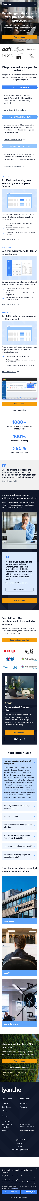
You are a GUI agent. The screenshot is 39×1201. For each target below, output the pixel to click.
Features (5, 1104)
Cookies (19, 1146)
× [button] (36, 1169)
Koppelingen (6, 1107)
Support (5, 1130)
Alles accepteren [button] (10, 1192)
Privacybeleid (14, 1188)
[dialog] (19, 1184)
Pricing (4, 1110)
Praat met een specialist (7, 1125)
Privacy (19, 1144)
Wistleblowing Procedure (19, 1149)
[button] (19, 1197)
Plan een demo (7, 1121)
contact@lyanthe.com (27, 1131)
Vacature (23, 1107)
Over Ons (23, 1104)
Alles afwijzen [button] (29, 1192)
